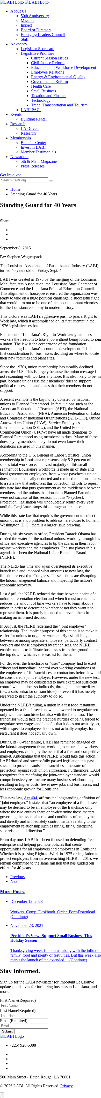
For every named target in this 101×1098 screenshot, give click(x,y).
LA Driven (30, 128)
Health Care (41, 86)
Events (15, 114)
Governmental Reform (49, 81)
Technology (41, 100)
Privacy (66, 1086)
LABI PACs (31, 109)
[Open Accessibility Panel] (2, 1095)
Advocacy (18, 44)
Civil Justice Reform (47, 63)
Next (14, 881)
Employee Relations (47, 72)
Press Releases (33, 166)
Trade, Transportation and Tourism (59, 105)
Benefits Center (33, 142)
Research (17, 124)
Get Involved (10, 175)
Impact (26, 25)
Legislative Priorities (37, 53)
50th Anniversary (35, 16)
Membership (20, 138)
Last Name (17, 1010)
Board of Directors (36, 30)
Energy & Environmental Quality (58, 77)
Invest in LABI (33, 147)
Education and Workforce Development (63, 67)
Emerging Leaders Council (43, 34)
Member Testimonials (38, 152)
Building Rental (34, 119)
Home (15, 189)
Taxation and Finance (48, 95)
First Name (18, 1000)
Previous (17, 876)
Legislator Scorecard (37, 48)
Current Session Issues (49, 58)
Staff (24, 39)
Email (13, 1020)
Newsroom (19, 156)
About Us (18, 11)
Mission (27, 20)
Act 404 (30, 798)
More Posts (12, 891)
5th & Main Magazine (39, 161)
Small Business (43, 91)
